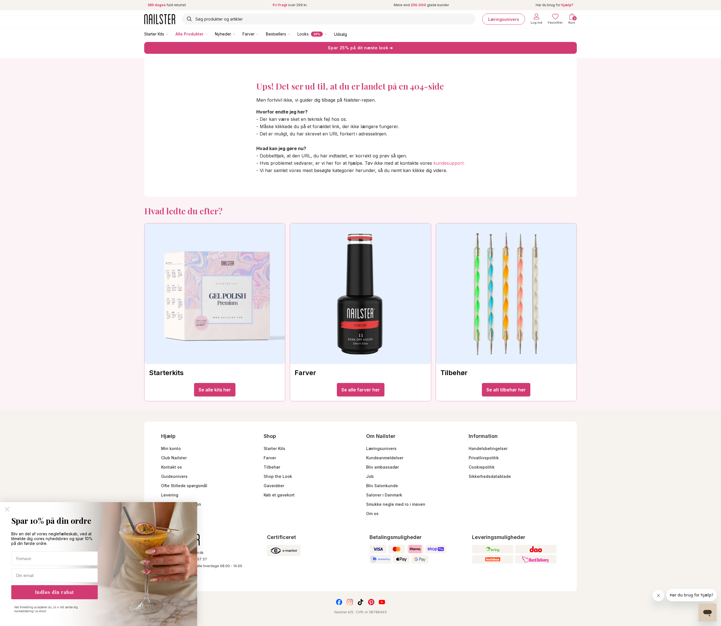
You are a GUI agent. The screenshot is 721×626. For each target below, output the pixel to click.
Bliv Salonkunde (382, 485)
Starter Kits (154, 34)
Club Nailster (174, 457)
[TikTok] (360, 602)
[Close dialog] (7, 509)
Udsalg (340, 34)
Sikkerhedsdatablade (490, 476)
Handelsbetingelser (488, 448)
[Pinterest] (371, 602)
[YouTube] (382, 602)
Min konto (171, 448)
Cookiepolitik (482, 467)
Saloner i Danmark (384, 495)
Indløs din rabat (54, 592)
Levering (169, 495)
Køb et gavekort (279, 495)
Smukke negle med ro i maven (395, 504)
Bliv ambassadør (382, 467)
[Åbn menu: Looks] (329, 34)
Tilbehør (272, 467)
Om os (372, 513)
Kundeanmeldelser (384, 457)
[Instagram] (350, 602)
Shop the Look (278, 476)
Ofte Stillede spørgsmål (184, 485)
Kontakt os (171, 467)
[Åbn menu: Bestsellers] (292, 34)
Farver (248, 34)
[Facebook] (339, 602)
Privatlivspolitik (484, 457)
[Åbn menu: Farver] (261, 34)
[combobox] (328, 19)
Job (370, 476)
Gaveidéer (274, 485)
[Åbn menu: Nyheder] (237, 34)
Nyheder (223, 34)
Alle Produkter (189, 34)
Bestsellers (276, 34)
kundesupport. (449, 163)
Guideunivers (174, 476)
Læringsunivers (503, 19)
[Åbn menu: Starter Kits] (170, 34)
